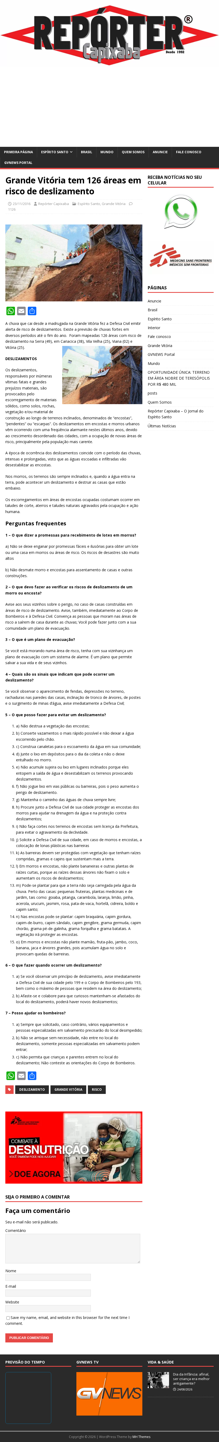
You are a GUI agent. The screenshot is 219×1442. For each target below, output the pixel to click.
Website (12, 1302)
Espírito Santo (54, 152)
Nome (10, 1270)
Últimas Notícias (162, 425)
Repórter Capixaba (53, 203)
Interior (154, 327)
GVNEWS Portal (18, 162)
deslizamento (32, 1089)
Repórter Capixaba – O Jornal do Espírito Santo (176, 413)
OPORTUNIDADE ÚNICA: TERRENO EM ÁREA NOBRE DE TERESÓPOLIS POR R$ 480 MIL (179, 378)
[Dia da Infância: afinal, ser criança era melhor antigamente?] (158, 1385)
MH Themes (141, 1437)
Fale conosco (188, 152)
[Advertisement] (109, 106)
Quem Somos (133, 152)
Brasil (86, 152)
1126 (11, 209)
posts (152, 393)
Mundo (107, 152)
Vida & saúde (161, 1362)
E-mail (10, 1286)
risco (97, 1089)
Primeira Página (18, 152)
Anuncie (160, 152)
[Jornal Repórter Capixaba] (109, 63)
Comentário (15, 1230)
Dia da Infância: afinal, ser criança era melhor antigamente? (191, 1379)
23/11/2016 (21, 203)
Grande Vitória (114, 203)
